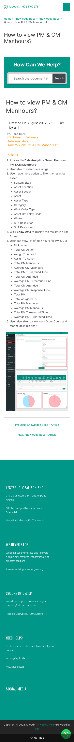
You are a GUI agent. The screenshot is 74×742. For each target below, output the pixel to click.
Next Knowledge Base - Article (37, 434)
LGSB (37, 728)
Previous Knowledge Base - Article (37, 424)
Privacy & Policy (46, 724)
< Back (13, 155)
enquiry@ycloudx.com (18, 658)
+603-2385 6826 (15, 666)
